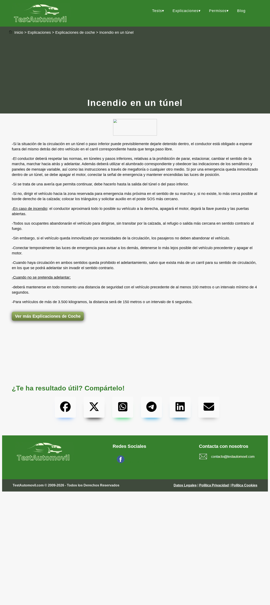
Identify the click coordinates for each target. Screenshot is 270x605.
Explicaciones (185, 11)
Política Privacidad (214, 485)
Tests (157, 11)
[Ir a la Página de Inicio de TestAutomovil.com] (41, 21)
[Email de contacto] (227, 457)
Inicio (18, 32)
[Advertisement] (135, 66)
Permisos (218, 11)
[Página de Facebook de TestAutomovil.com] (120, 462)
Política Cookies (244, 485)
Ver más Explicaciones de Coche (48, 316)
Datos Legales (185, 485)
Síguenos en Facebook (142, 462)
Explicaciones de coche (75, 32)
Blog (241, 11)
